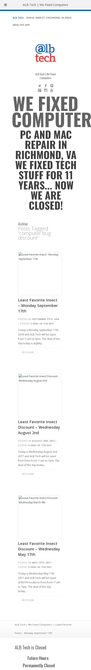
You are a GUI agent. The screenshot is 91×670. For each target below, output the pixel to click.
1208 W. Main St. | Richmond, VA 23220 (49, 17)
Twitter (39, 85)
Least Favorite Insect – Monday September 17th (38, 305)
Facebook (45, 85)
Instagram (45, 90)
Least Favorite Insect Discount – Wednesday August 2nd (39, 427)
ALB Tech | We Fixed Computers (33, 624)
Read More (28, 352)
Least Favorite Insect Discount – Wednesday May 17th (39, 549)
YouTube (52, 90)
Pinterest (52, 85)
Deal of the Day (43, 323)
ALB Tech (18, 17)
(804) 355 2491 (21, 24)
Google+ (39, 90)
